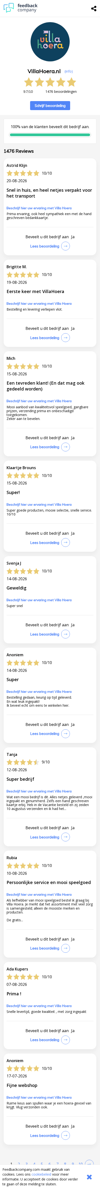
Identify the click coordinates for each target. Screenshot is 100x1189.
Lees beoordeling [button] (44, 246)
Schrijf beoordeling (50, 105)
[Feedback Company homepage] (21, 11)
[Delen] (94, 8)
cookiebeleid (41, 1174)
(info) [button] (69, 71)
